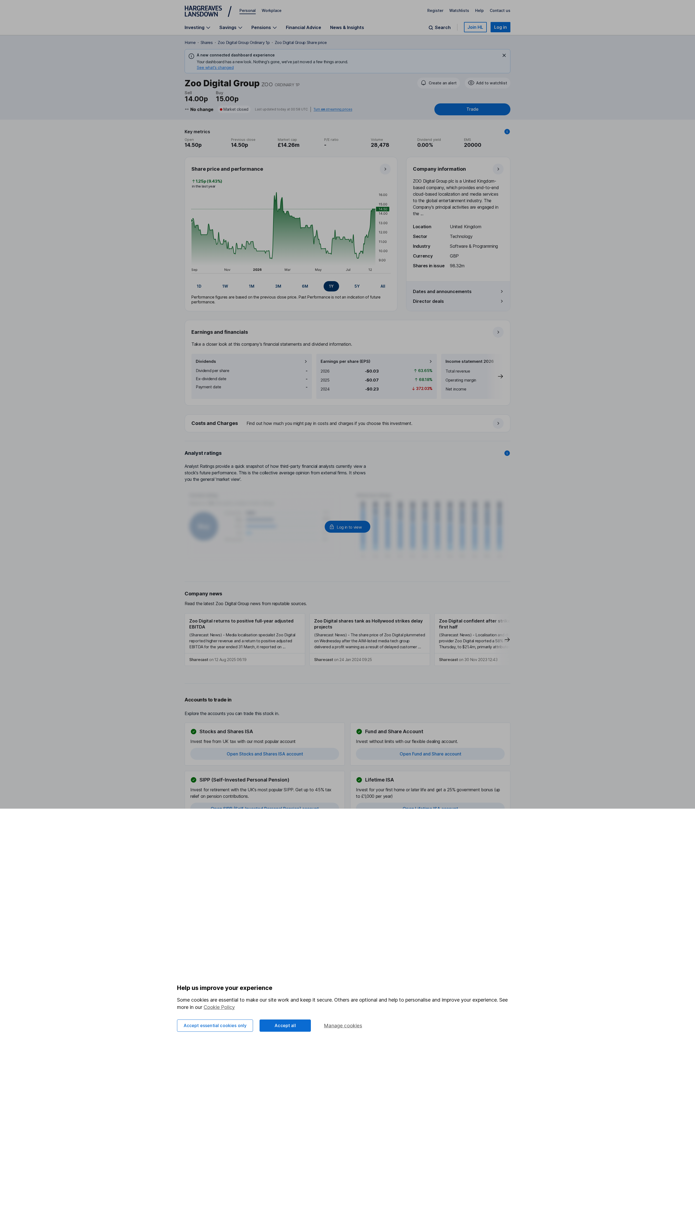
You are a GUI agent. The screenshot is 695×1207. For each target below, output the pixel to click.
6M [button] (305, 286)
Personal (247, 10)
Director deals (428, 301)
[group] (291, 286)
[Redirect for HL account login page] (347, 527)
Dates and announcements (442, 291)
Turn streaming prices (333, 109)
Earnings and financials (219, 332)
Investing (194, 27)
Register (435, 10)
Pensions (261, 27)
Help (479, 10)
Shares (207, 42)
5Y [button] (357, 286)
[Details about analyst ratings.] (507, 453)
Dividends (206, 361)
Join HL (475, 27)
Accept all (285, 1025)
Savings (227, 27)
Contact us (500, 10)
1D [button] (199, 286)
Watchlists (459, 10)
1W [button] (225, 286)
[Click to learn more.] (507, 131)
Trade (472, 109)
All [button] (383, 286)
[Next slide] (495, 376)
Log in (500, 27)
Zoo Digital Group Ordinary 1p (244, 42)
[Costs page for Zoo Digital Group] (347, 423)
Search (443, 27)
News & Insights (347, 27)
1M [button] (251, 286)
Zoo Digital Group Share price (301, 42)
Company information (439, 169)
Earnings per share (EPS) (345, 361)
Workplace (272, 10)
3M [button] (278, 286)
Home (190, 42)
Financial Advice (303, 27)
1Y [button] (331, 286)
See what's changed (215, 67)
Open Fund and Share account (430, 754)
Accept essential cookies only (215, 1025)
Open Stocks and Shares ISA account (265, 754)
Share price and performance (227, 169)
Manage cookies (343, 1025)
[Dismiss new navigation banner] (504, 55)
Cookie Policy (219, 1007)
